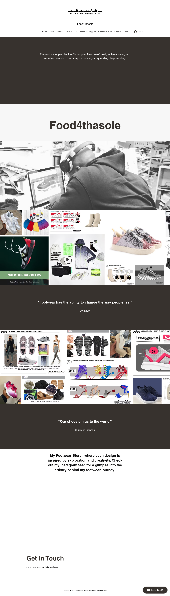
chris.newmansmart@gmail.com (42, 567)
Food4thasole (85, 23)
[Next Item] (165, 247)
